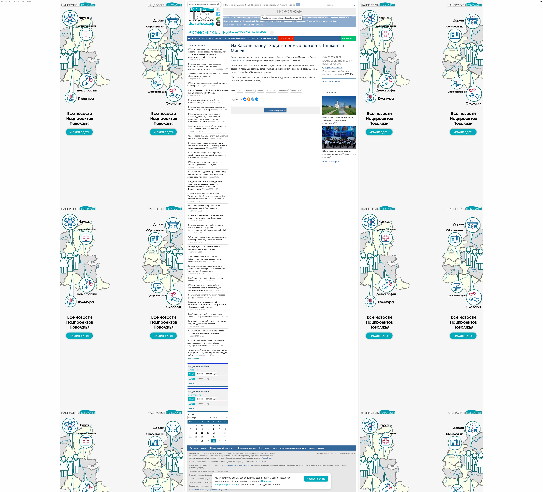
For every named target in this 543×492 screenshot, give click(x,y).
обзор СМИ (296, 91)
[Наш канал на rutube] (218, 19)
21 (214, 437)
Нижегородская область (318, 18)
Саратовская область (285, 21)
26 (202, 441)
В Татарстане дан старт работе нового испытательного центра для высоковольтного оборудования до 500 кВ (207, 227)
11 (196, 433)
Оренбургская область (339, 18)
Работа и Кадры (269, 38)
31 (214, 425)
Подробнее (266, 458)
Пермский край (249, 21)
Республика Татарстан (305, 21)
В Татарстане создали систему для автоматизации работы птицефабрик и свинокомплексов (207, 145)
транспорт (271, 91)
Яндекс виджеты (269, 5)
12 (202, 433)
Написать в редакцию (234, 5)
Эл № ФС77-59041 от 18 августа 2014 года (236, 465)
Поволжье (289, 11)
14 (214, 433)
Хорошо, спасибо (316, 479)
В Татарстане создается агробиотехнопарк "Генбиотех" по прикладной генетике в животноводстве (207, 174)
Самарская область (265, 21)
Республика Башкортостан (234, 18)
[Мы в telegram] (218, 14)
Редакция (204, 448)
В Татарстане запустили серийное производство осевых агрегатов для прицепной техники (204, 287)
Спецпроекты (286, 38)
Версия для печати (333, 67)
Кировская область (256, 18)
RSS (248, 5)
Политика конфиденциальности (292, 448)
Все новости (193, 359)
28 (196, 425)
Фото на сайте (330, 92)
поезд (260, 91)
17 (190, 437)
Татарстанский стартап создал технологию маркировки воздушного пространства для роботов (207, 352)
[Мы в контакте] (218, 9)
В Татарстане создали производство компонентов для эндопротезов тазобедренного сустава (204, 66)
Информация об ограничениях (223, 448)
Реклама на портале (247, 448)
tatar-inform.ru (237, 60)
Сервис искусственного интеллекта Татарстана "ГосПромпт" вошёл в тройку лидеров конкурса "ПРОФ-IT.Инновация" (206, 196)
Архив (256, 5)
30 (208, 425)
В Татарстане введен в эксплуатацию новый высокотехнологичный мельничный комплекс (207, 155)
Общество (253, 38)
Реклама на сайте (287, 5)
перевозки (250, 91)
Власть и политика (212, 38)
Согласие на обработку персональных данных (208, 490)
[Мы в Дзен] (218, 24)
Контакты (194, 448)
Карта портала (270, 448)
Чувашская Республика (253, 25)
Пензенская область (232, 21)
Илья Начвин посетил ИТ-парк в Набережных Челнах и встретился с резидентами (204, 259)
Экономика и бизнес (235, 38)
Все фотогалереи (330, 161)
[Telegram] (252, 99)
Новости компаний (316, 448)
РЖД (240, 91)
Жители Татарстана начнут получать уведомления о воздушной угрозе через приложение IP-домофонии (206, 268)
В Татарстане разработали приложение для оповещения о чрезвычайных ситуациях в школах (206, 343)
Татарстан (283, 91)
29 (202, 425)
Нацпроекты (348, 38)
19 (202, 437)
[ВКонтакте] (244, 99)
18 (196, 437)
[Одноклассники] (248, 99)
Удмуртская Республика (327, 21)
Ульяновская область (232, 25)
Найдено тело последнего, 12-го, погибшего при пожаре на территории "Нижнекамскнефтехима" (207, 304)
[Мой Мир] (256, 99)
